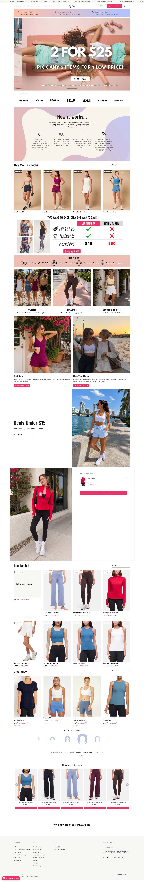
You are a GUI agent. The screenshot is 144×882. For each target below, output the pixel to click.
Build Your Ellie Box (81, 385)
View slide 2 (74, 87)
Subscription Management (22, 852)
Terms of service (34, 878)
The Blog (36, 862)
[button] (124, 6)
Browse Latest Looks (22, 385)
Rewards (36, 854)
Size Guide (17, 860)
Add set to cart (103, 493)
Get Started (115, 5)
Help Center (17, 849)
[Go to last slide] (16, 787)
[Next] (105, 739)
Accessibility (37, 868)
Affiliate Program (38, 860)
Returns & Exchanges (21, 857)
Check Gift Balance (59, 852)
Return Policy (18, 854)
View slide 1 (69, 87)
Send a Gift (56, 849)
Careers (35, 865)
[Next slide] (127, 787)
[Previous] (38, 739)
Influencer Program (39, 857)
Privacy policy (25, 878)
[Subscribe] (129, 849)
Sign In (101, 5)
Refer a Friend (37, 852)
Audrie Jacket (92, 478)
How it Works (37, 849)
